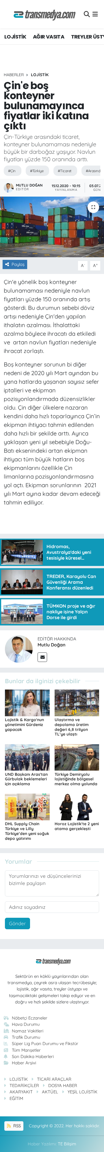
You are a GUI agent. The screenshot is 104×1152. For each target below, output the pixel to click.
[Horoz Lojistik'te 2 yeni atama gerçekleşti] (77, 806)
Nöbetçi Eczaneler (29, 1018)
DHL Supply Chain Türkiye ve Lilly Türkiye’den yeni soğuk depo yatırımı (27, 831)
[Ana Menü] (95, 14)
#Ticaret (64, 170)
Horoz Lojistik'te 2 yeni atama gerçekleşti (77, 826)
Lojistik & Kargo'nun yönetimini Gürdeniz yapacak (24, 724)
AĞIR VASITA (48, 36)
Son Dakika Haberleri (33, 1056)
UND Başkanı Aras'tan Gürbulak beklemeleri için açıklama (26, 779)
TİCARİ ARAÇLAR (54, 1079)
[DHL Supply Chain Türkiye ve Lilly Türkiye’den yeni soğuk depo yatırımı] (27, 806)
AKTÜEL (50, 1092)
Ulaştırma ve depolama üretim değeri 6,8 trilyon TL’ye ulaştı (72, 727)
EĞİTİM (16, 1098)
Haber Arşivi (24, 1062)
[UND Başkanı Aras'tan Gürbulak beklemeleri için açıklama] (27, 757)
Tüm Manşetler (26, 1050)
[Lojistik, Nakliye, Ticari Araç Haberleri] (42, 14)
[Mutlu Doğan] (19, 648)
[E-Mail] (42, 657)
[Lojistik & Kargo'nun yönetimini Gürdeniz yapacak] (27, 702)
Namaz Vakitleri (27, 1031)
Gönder (17, 923)
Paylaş (18, 264)
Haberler (14, 74)
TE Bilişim (67, 1144)
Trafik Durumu (26, 1037)
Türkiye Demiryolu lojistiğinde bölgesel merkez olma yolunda (76, 779)
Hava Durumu (26, 1024)
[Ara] (87, 14)
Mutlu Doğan (52, 645)
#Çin (12, 170)
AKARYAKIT (21, 1092)
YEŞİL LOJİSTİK (82, 1092)
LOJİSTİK (15, 36)
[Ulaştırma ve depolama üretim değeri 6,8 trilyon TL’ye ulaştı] (77, 702)
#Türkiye (37, 170)
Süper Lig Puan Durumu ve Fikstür (45, 1043)
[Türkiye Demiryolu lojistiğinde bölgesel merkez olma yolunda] (77, 757)
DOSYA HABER (62, 1085)
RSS (16, 1125)
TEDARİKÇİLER (24, 1085)
